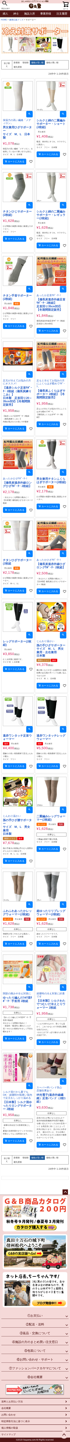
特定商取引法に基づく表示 (15, 1421)
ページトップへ (65, 1192)
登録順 (25, 62)
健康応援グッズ (16, 20)
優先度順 (18, 67)
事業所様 (45, 13)
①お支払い (35, 1315)
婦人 (5, 13)
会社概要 (6, 1408)
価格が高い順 (52, 62)
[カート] (65, 3)
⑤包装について (35, 1350)
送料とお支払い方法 (12, 1401)
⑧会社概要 (35, 1377)
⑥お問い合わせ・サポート (35, 1359)
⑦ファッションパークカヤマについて (35, 1368)
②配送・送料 (35, 1324)
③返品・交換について (35, 1333)
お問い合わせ (8, 1414)
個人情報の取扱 (9, 1427)
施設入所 (29, 13)
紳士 (16, 13)
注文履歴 (61, 13)
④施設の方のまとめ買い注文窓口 (35, 1342)
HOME (4, 20)
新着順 (17, 62)
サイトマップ (8, 1434)
